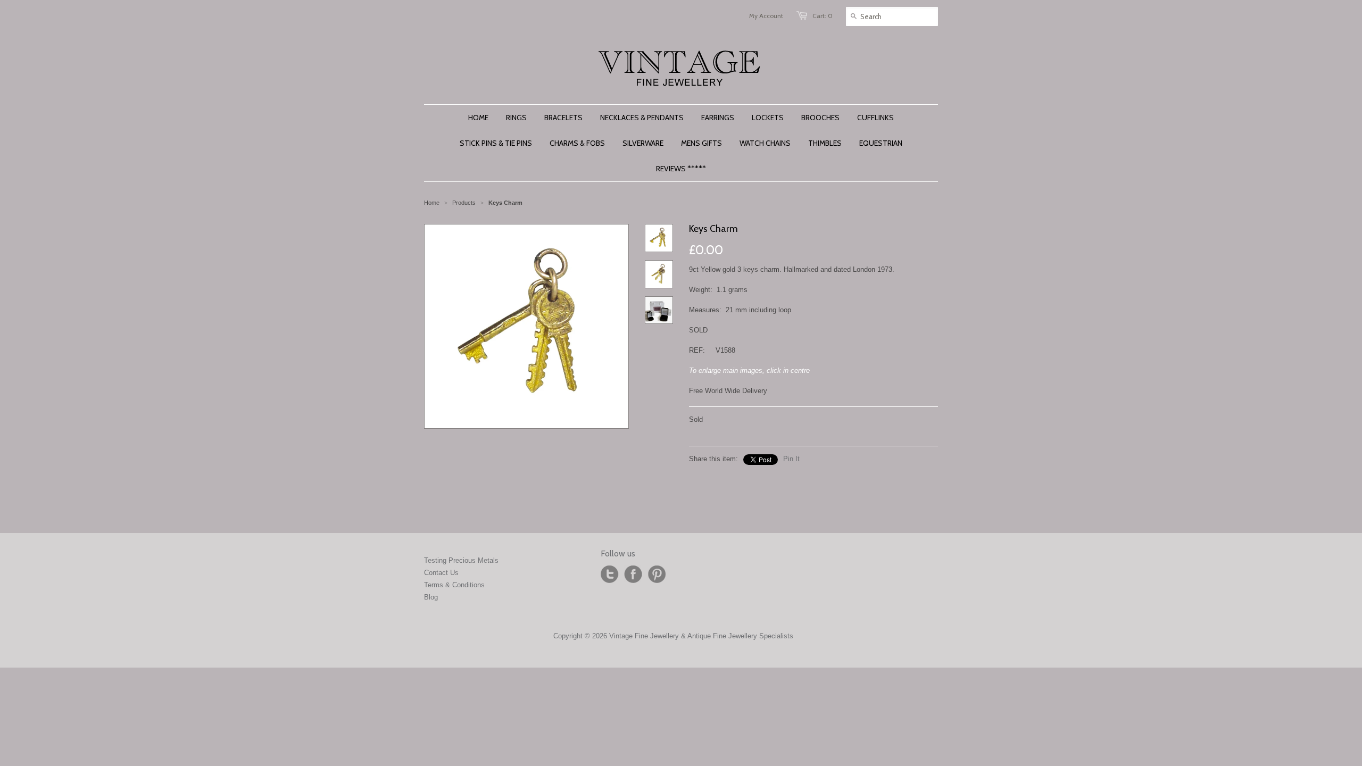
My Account (766, 16)
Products (464, 202)
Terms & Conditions (454, 585)
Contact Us (441, 573)
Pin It (791, 459)
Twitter (610, 574)
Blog (431, 597)
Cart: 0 (822, 16)
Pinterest (656, 574)
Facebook (633, 574)
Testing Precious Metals (461, 560)
